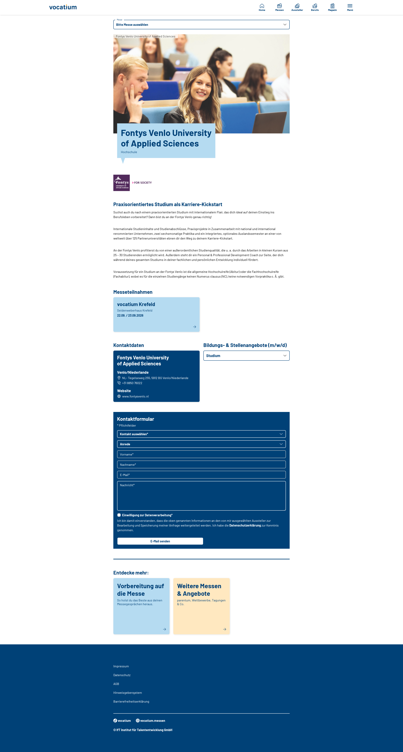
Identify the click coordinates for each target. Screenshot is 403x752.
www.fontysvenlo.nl (135, 396)
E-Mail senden (160, 541)
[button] (201, 24)
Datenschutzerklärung (245, 525)
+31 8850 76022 (132, 383)
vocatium (124, 720)
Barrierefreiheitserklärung (131, 701)
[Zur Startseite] (65, 7)
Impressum (121, 666)
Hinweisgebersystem (127, 692)
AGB (116, 684)
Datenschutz (122, 675)
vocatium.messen (152, 720)
